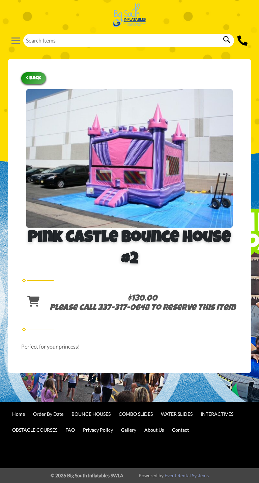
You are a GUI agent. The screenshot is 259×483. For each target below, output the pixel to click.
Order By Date (48, 414)
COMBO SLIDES (136, 414)
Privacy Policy (98, 430)
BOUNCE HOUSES (91, 414)
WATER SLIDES (177, 414)
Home (18, 414)
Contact (180, 430)
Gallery (128, 430)
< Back (33, 78)
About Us (154, 430)
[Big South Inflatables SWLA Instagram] (241, 451)
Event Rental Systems (187, 475)
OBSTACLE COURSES (34, 430)
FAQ (70, 430)
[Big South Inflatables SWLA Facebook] (223, 451)
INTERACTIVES (217, 414)
